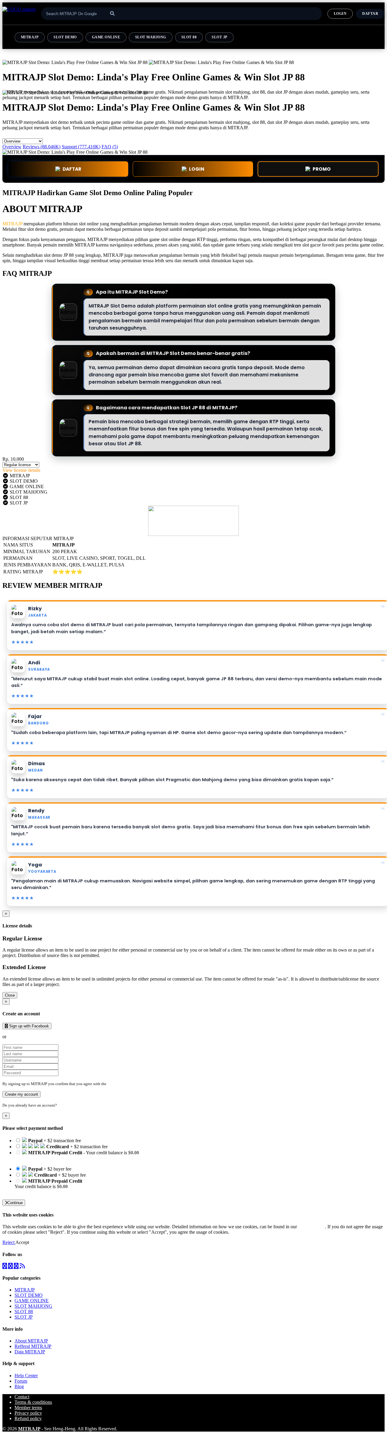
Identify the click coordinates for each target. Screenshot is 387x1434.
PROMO (322, 169)
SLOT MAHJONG (150, 37)
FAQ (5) (110, 146)
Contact (22, 1396)
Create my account (21, 1094)
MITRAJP (29, 37)
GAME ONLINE (106, 37)
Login (63, 1105)
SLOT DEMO (65, 37)
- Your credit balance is (77, 1155)
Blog (19, 1386)
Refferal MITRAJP (33, 1346)
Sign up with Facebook (28, 1026)
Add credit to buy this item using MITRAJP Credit (63, 1158)
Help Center (26, 1375)
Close (10, 995)
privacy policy (311, 1226)
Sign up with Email (26, 1036)
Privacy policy (28, 1413)
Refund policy (28, 1418)
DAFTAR (370, 13)
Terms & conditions (33, 1402)
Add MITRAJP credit (35, 1191)
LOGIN (340, 13)
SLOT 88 (189, 37)
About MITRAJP (31, 1340)
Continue (15, 1202)
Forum (21, 1381)
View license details (21, 470)
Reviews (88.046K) (41, 146)
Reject (8, 1242)
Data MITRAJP (30, 1351)
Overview (11, 146)
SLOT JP (219, 37)
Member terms (28, 1407)
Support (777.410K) (81, 146)
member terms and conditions (131, 1083)
